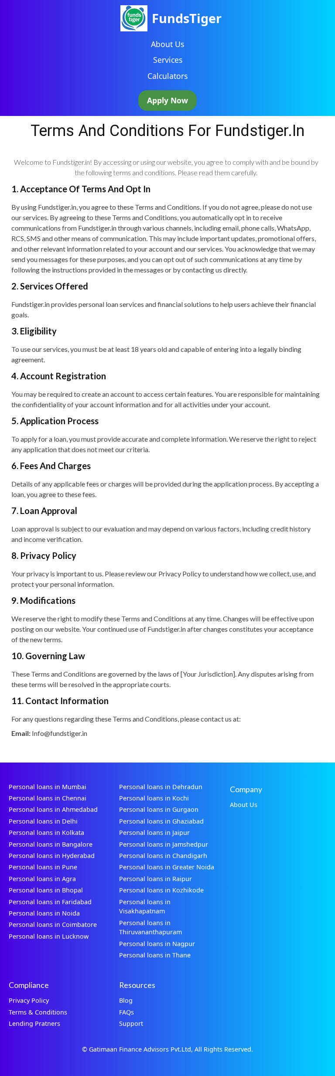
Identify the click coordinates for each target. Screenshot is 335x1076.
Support (131, 1023)
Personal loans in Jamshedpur (163, 844)
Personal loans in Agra (42, 879)
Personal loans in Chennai (47, 798)
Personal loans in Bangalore (50, 844)
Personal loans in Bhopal (46, 890)
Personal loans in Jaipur (154, 832)
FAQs (126, 1012)
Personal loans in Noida (44, 913)
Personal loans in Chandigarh (163, 855)
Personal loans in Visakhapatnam (145, 907)
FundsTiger (187, 18)
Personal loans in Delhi (43, 821)
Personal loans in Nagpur (157, 944)
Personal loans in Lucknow (49, 936)
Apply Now (167, 100)
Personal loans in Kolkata (46, 832)
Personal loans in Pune (43, 867)
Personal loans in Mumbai (47, 787)
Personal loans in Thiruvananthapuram (150, 927)
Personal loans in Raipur (155, 879)
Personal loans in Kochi (154, 798)
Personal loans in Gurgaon (158, 809)
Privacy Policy (29, 1000)
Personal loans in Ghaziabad (161, 821)
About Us (167, 44)
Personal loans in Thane (155, 955)
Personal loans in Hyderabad (52, 855)
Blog (126, 1000)
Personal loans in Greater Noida (166, 867)
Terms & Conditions (38, 1012)
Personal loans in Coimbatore (53, 924)
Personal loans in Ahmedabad (53, 809)
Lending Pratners (34, 1023)
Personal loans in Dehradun (160, 787)
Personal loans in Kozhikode (161, 890)
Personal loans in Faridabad (50, 902)
